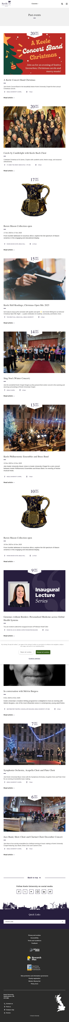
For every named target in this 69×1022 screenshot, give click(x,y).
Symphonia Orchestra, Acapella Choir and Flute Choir (29, 770)
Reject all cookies (26, 652)
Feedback (35, 943)
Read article (8, 98)
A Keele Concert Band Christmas (19, 79)
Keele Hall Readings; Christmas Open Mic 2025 (26, 305)
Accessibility (34, 938)
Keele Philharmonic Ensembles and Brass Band (26, 456)
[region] (34, 652)
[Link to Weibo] (50, 891)
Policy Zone (34, 983)
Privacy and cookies (34, 935)
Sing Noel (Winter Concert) (17, 378)
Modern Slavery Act (34, 981)
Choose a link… (9, 921)
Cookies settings (34, 658)
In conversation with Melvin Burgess (21, 691)
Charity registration (34, 978)
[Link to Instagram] (37, 891)
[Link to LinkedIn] (44, 891)
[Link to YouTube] (31, 891)
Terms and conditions (34, 940)
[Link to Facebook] (19, 891)
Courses (34, 3)
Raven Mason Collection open (18, 225)
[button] (62, 4)
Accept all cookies (43, 652)
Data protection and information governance (34, 976)
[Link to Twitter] (25, 891)
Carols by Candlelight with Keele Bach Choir (25, 152)
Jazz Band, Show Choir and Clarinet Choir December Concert (33, 836)
